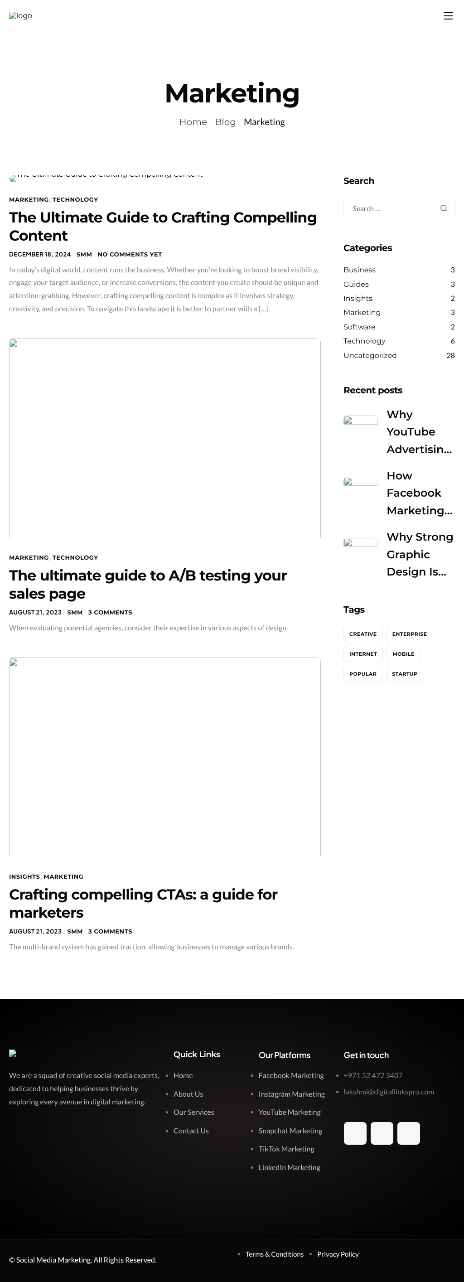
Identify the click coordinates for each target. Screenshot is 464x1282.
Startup (404, 674)
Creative (363, 634)
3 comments (110, 612)
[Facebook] (355, 1133)
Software (359, 327)
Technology (75, 199)
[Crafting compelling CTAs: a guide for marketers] (165, 758)
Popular (363, 674)
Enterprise (409, 634)
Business (359, 270)
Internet (363, 654)
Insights (24, 876)
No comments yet (129, 254)
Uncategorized (370, 356)
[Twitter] (382, 1133)
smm (84, 254)
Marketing (29, 199)
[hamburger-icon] (448, 15)
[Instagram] (408, 1133)
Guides (356, 285)
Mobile (403, 654)
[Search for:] (399, 208)
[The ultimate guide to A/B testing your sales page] (165, 439)
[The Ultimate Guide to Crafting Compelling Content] (106, 178)
